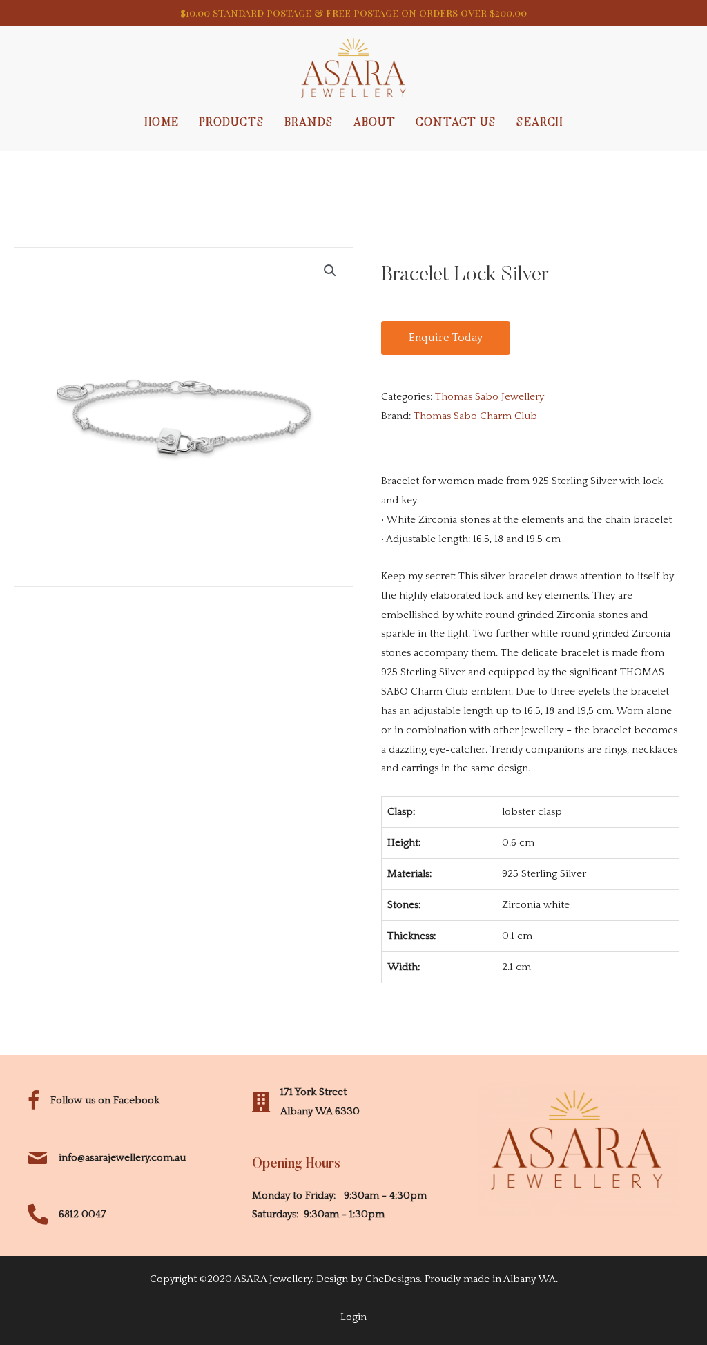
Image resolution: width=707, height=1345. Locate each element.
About (375, 122)
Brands (308, 122)
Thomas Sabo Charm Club (475, 416)
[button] (445, 338)
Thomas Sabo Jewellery (489, 397)
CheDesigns (392, 1279)
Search (539, 122)
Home (162, 122)
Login (353, 1317)
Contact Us (456, 122)
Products (231, 122)
